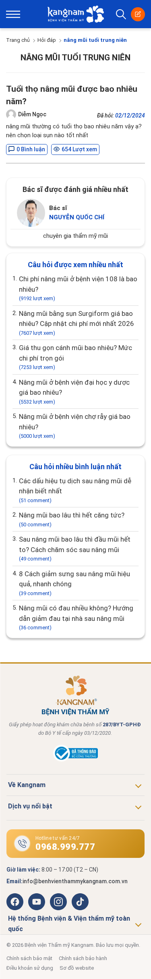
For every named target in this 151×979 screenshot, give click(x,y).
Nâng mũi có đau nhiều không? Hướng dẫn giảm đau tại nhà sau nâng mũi (76, 617)
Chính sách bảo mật (29, 958)
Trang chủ (18, 40)
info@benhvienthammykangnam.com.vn (75, 881)
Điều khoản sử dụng (29, 968)
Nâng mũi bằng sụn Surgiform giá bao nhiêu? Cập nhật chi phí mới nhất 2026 (76, 322)
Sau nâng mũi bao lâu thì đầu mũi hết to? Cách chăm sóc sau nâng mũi (74, 548)
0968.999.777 (65, 847)
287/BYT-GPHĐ (122, 724)
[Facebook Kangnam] (14, 901)
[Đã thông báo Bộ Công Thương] (75, 759)
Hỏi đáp (46, 40)
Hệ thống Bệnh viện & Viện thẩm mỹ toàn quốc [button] (69, 924)
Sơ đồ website (77, 968)
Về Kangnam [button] (27, 785)
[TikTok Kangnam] (80, 901)
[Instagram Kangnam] (58, 901)
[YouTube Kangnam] (36, 901)
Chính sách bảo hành (83, 958)
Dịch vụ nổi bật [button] (30, 806)
